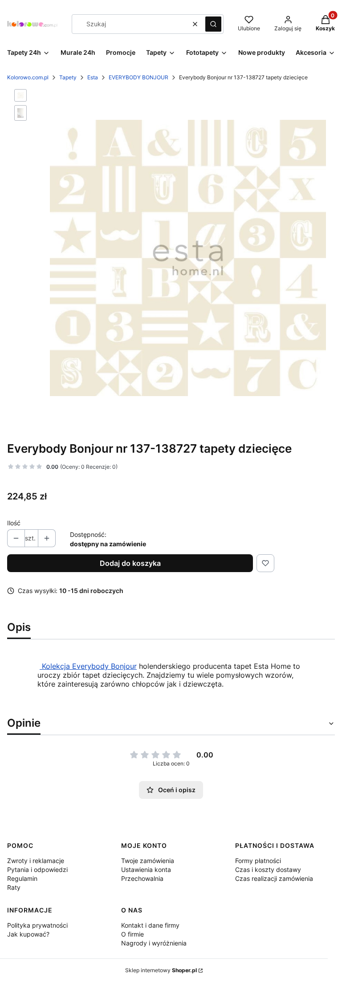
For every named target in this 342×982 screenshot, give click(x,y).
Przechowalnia (142, 878)
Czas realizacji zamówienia (274, 878)
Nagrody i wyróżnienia (154, 943)
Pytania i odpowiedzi (37, 869)
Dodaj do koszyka (130, 563)
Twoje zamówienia (147, 860)
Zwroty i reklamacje (35, 860)
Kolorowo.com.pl (28, 77)
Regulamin (22, 878)
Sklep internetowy (161, 970)
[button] (213, 24)
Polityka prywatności (37, 925)
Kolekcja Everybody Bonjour (88, 666)
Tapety (68, 77)
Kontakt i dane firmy (150, 925)
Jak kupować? (28, 934)
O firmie (132, 934)
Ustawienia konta (146, 869)
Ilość (13, 523)
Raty (13, 887)
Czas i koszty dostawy (268, 869)
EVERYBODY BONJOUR (138, 77)
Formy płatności (258, 860)
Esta (92, 77)
